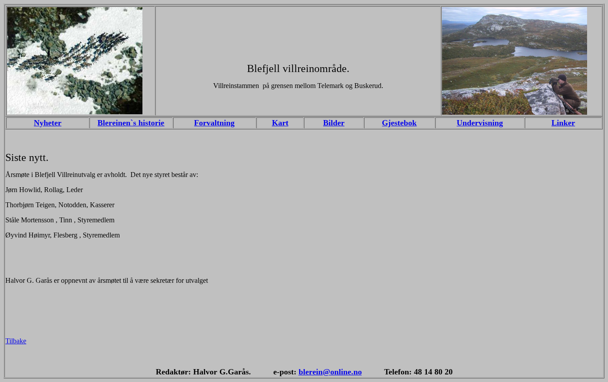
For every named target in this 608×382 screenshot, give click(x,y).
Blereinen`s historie (130, 122)
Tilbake (15, 341)
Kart (280, 122)
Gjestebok (399, 122)
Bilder (334, 122)
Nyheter (47, 122)
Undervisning (480, 122)
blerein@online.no (330, 371)
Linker (563, 122)
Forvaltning (214, 122)
